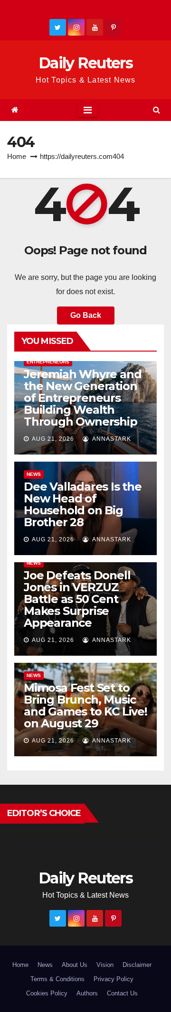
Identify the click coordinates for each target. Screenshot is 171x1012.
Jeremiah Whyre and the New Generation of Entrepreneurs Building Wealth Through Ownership (82, 397)
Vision (105, 964)
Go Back (85, 315)
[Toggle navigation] (87, 110)
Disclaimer (137, 964)
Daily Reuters (85, 63)
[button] (156, 110)
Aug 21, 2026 (53, 439)
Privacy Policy (113, 979)
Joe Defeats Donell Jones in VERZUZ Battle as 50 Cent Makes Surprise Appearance (77, 599)
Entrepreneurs (48, 361)
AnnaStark (111, 439)
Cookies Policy (46, 993)
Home (16, 156)
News (34, 474)
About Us (74, 964)
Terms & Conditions (57, 979)
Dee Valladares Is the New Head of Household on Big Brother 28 (83, 504)
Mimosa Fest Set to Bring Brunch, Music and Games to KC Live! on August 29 (85, 705)
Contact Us (122, 993)
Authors (87, 993)
